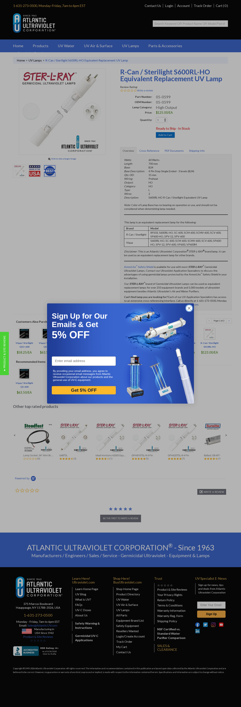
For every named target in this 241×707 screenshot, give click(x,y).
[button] (4, 353)
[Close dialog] (189, 308)
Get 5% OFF (84, 390)
